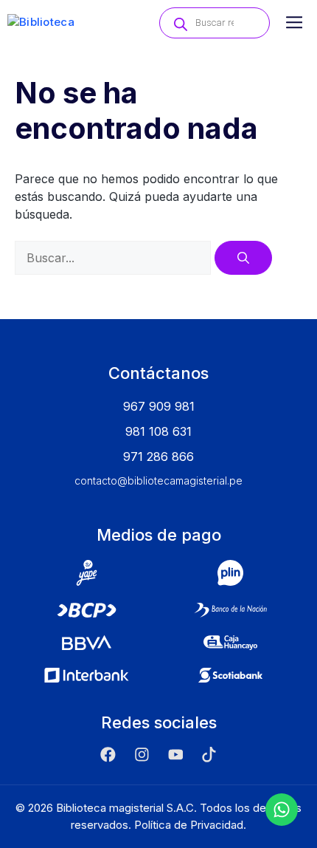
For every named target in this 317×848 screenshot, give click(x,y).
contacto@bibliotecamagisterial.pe (158, 480)
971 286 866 (158, 456)
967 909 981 (159, 406)
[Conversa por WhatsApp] (281, 809)
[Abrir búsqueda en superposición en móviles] (214, 23)
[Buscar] (243, 258)
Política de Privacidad (188, 825)
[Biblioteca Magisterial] (64, 23)
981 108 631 (158, 431)
